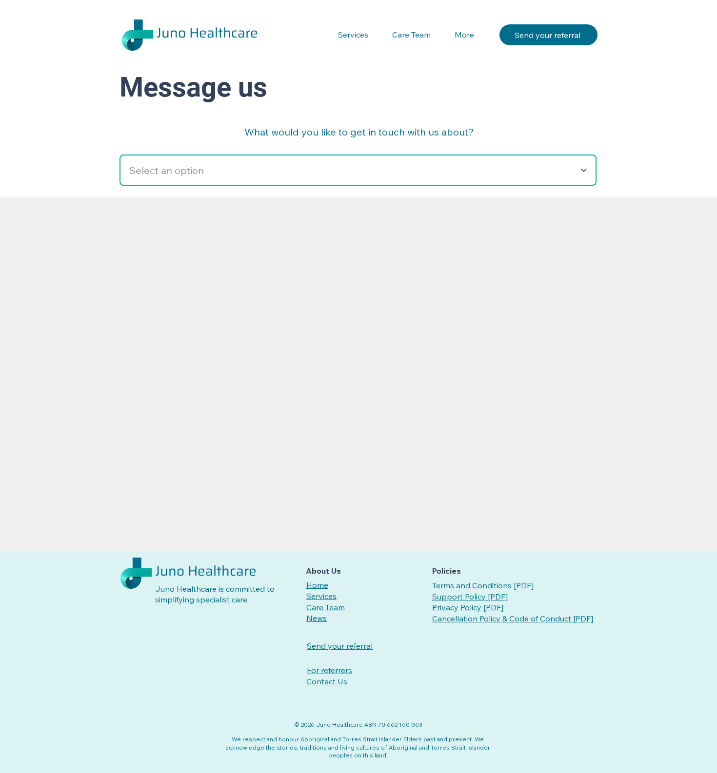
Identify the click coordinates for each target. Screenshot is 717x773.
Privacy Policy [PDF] (467, 607)
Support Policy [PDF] (470, 596)
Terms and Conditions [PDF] (483, 585)
